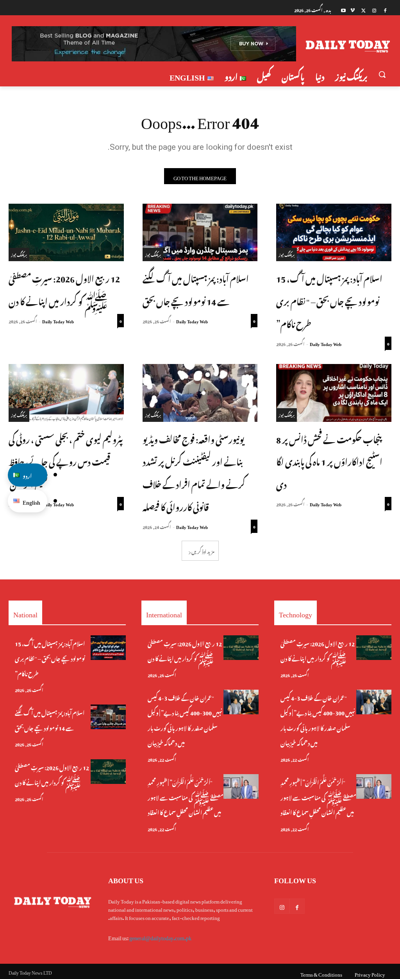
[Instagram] (374, 9)
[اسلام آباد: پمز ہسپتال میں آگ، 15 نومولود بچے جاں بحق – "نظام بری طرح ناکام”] (333, 232)
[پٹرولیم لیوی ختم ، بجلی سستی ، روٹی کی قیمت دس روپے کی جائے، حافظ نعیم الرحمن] (66, 392)
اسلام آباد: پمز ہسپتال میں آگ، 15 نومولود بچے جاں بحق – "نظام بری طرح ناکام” (329, 300)
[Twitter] (363, 9)
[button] (382, 74)
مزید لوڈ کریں (202, 550)
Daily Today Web (325, 343)
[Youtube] (343, 9)
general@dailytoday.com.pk (160, 936)
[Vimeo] (352, 9)
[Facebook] (384, 9)
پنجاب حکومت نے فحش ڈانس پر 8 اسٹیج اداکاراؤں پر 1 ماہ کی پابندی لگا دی (329, 461)
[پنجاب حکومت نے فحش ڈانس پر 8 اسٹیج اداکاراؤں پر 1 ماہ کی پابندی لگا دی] (333, 392)
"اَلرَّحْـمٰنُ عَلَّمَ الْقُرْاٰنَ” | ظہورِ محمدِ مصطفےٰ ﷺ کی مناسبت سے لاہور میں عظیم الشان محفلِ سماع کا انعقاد (185, 796)
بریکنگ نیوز (287, 254)
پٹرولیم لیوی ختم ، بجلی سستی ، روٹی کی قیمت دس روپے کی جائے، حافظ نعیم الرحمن (66, 461)
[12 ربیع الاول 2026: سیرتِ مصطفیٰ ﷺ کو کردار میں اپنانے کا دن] (66, 232)
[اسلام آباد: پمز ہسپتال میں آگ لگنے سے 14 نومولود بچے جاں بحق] (200, 232)
